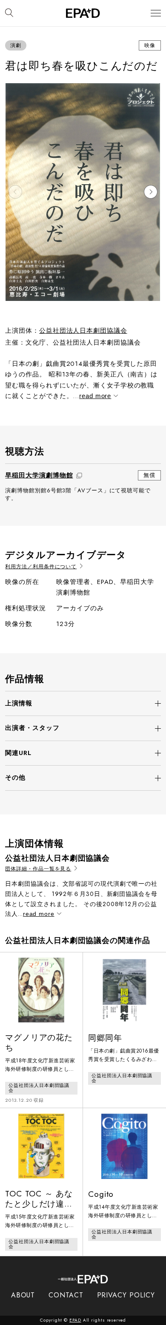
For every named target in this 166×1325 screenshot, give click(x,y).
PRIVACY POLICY (126, 1295)
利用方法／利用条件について (41, 567)
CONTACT (66, 1295)
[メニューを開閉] (156, 13)
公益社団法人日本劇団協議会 (83, 330)
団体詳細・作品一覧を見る (38, 869)
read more (95, 396)
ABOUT (23, 1295)
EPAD (75, 1320)
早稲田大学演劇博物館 (39, 475)
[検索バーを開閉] (9, 13)
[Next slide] (150, 192)
